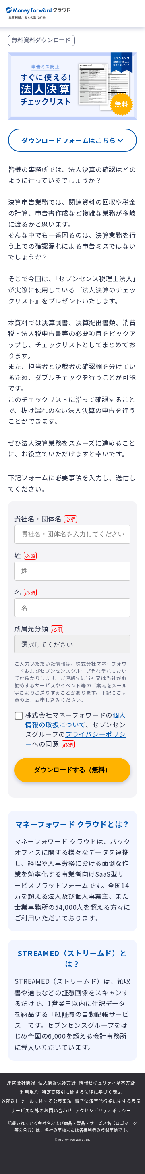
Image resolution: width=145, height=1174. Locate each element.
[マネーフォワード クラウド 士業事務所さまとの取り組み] (38, 13)
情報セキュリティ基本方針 (107, 1083)
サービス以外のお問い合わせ (41, 1111)
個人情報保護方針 (57, 1083)
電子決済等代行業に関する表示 (108, 1101)
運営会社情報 (21, 1083)
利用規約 (29, 1092)
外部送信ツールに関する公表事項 (36, 1101)
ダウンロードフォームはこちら (69, 140)
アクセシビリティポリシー (103, 1111)
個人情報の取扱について (75, 719)
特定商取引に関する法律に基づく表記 (82, 1092)
